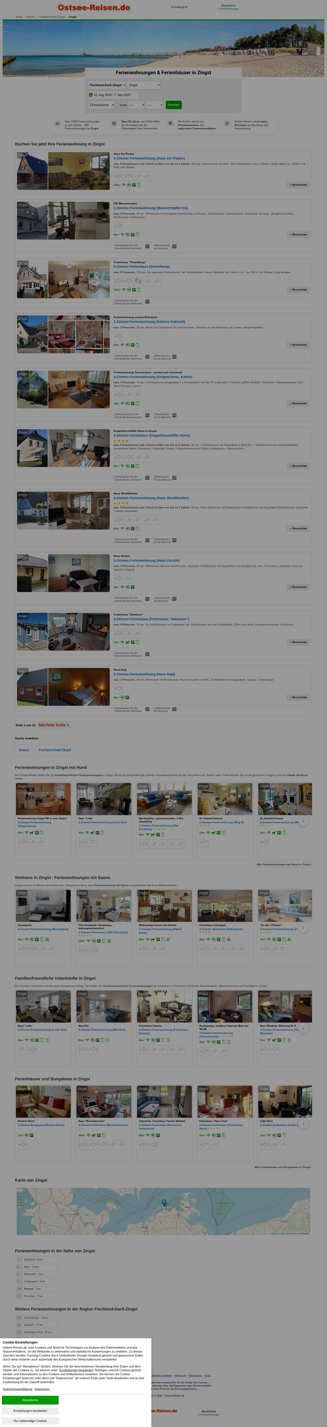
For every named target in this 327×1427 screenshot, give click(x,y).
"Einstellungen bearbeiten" (76, 1370)
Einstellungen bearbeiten (30, 1410)
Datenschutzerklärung (17, 1389)
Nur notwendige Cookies (30, 1420)
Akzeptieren (30, 1400)
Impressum (42, 1389)
